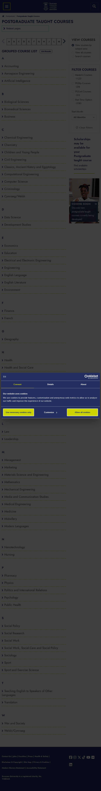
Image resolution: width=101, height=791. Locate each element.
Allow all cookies (82, 412)
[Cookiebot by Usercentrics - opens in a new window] (86, 377)
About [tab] (83, 384)
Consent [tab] (17, 384)
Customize (49, 412)
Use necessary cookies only (18, 412)
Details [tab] (50, 384)
